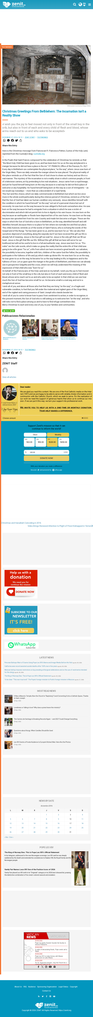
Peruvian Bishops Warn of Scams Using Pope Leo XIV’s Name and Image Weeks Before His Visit (38, 662)
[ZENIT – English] (26, 4)
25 (82, 828)
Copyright (73, 987)
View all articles (9, 377)
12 (10, 823)
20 (22, 828)
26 (10, 832)
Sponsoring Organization (47, 987)
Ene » (11, 837)
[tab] (35, 935)
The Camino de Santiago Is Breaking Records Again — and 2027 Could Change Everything (45, 719)
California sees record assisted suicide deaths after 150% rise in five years (31, 666)
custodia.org (39, 154)
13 (22, 823)
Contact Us (46, 991)
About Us (18, 987)
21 (34, 828)
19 (10, 828)
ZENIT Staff (30, 137)
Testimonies (7, 47)
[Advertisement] (46, 26)
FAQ (25, 987)
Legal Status (63, 987)
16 (58, 823)
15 (46, 823)
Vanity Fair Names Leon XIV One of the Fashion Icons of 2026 (30, 869)
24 (70, 828)
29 (46, 832)
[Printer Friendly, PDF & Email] (8, 310)
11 (82, 819)
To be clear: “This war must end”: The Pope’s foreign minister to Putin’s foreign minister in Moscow (39, 679)
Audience (32, 987)
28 (34, 832)
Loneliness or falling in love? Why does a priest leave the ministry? (37, 707)
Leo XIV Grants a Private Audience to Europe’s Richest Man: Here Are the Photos (42, 742)
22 (46, 828)
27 (22, 832)
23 (58, 828)
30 (58, 832)
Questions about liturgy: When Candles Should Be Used (33, 730)
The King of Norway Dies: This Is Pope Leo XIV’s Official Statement (28, 676)
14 (34, 823)
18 (82, 823)
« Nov (6, 837)
